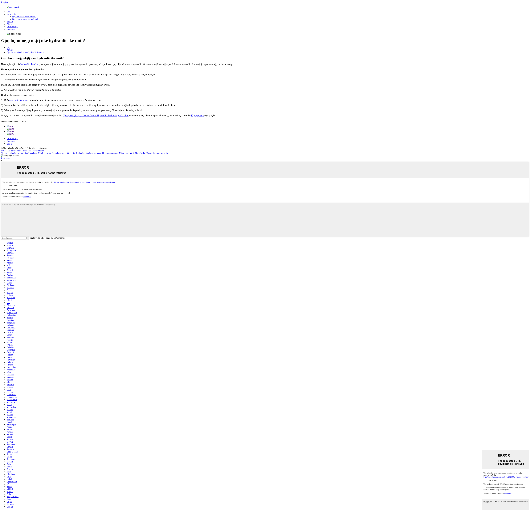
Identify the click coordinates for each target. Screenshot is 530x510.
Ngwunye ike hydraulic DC (24, 16)
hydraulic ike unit (18, 100)
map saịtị (27, 151)
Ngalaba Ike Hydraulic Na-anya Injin (151, 153)
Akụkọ (10, 21)
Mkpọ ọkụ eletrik (126, 153)
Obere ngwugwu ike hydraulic (25, 19)
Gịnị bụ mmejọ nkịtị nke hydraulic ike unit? (26, 52)
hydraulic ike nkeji (29, 64)
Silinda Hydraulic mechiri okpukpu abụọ (19, 153)
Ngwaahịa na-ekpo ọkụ (11, 151)
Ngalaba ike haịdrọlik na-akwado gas (102, 153)
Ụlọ (8, 12)
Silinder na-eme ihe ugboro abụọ (52, 153)
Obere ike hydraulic (75, 153)
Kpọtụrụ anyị (12, 29)
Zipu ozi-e (5, 158)
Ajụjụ (9, 24)
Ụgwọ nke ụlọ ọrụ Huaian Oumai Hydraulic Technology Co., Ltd (95, 115)
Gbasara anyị (12, 26)
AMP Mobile (38, 151)
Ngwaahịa (11, 14)
